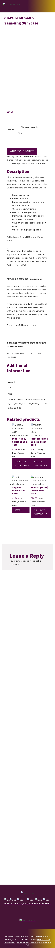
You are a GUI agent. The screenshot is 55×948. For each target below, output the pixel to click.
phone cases (41, 160)
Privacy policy (43, 940)
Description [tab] (18, 163)
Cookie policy (9, 942)
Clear (20, 133)
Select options (22, 463)
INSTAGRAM (13, 354)
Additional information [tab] (35, 163)
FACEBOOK (35, 354)
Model (11, 129)
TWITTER (24, 354)
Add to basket (22, 151)
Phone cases (23, 160)
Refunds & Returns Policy (27, 942)
